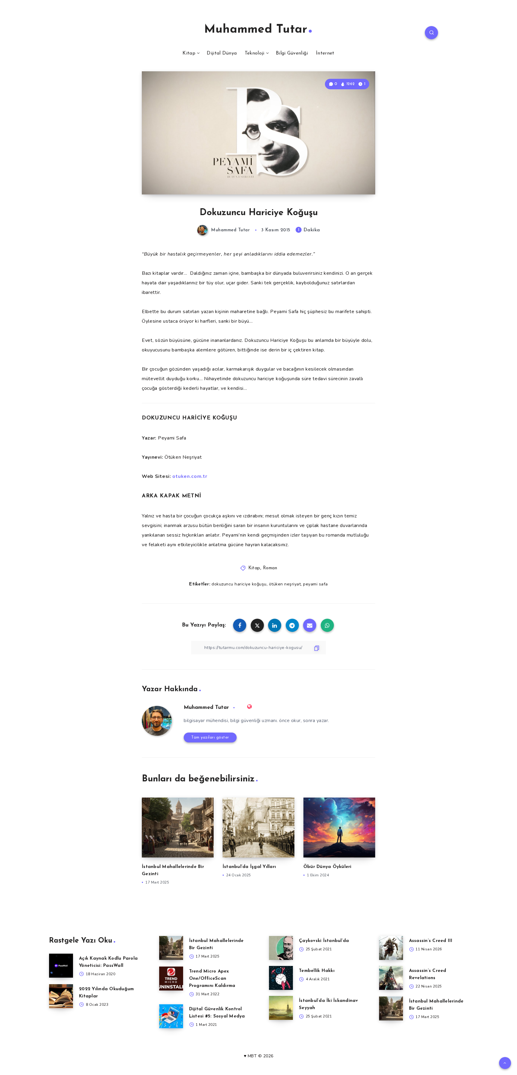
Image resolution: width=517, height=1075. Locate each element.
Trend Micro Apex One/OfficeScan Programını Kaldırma (212, 978)
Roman (270, 568)
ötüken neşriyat (285, 584)
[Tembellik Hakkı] (281, 978)
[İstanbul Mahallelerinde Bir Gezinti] (171, 948)
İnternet (325, 53)
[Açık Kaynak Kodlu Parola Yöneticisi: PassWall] (61, 966)
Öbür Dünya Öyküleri (327, 867)
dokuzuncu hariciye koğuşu (239, 584)
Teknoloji (254, 53)
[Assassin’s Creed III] (391, 948)
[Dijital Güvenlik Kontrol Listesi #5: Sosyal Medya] (171, 1016)
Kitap (189, 53)
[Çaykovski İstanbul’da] (281, 948)
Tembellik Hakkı (316, 971)
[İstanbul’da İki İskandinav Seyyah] (281, 1008)
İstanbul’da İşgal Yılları (249, 867)
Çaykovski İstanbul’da (324, 941)
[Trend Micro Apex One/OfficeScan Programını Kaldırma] (171, 979)
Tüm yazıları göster (210, 737)
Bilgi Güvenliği (292, 53)
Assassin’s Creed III (431, 941)
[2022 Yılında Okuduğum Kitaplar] (61, 996)
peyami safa (315, 584)
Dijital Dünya (222, 53)
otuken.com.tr (189, 476)
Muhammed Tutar (255, 30)
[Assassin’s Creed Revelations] (391, 978)
